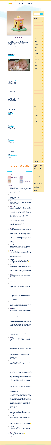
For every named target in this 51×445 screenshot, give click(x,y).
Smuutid (38, 187)
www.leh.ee (9, 87)
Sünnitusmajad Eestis (25, 165)
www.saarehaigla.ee (11, 126)
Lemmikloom (36, 65)
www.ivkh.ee (10, 97)
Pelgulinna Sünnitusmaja (16, 166)
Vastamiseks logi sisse (12, 192)
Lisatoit (35, 86)
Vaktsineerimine (36, 141)
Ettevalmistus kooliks (37, 26)
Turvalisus (36, 92)
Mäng (35, 21)
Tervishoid (36, 29)
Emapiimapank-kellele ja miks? (26, 181)
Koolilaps (29, 3)
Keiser (35, 62)
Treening (36, 27)
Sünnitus (18, 163)
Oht (37, 184)
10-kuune (35, 168)
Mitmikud (36, 47)
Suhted (35, 74)
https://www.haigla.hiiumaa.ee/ (12, 155)
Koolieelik (26, 3)
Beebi (20, 3)
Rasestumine (36, 50)
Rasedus (17, 3)
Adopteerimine (36, 89)
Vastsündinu (36, 94)
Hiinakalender (38, 176)
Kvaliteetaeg (37, 179)
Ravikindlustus (35, 187)
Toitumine (36, 109)
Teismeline (32, 3)
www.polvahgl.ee (10, 113)
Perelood (36, 68)
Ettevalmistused (21, 163)
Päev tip (36, 186)
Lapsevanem (36, 3)
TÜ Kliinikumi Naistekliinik (25, 167)
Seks (35, 80)
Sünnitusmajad (24, 163)
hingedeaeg (41, 176)
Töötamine (36, 41)
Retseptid (36, 71)
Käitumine (36, 24)
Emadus (36, 175)
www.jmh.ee (10, 104)
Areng (35, 97)
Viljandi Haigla (12, 166)
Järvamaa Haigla (16, 165)
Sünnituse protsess (37, 59)
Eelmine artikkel (9, 171)
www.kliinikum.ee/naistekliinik (12, 80)
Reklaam (36, 129)
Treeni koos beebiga (39, 188)
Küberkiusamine (36, 161)
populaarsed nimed (37, 185)
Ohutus (35, 38)
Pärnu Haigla (13, 167)
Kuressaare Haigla (22, 166)
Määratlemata (35, 32)
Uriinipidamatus (38, 189)
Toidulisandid (35, 188)
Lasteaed (39, 181)
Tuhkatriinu (35, 189)
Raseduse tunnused (39, 186)
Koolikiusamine (36, 115)
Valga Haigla (20, 167)
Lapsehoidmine (36, 91)
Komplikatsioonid (36, 44)
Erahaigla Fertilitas (17, 167)
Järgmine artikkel (29, 171)
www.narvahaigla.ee (11, 140)
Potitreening (36, 144)
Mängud (35, 100)
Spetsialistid (41, 187)
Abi (39, 168)
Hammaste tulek (36, 103)
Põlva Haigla (21, 165)
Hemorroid (35, 176)
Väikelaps (23, 3)
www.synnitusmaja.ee (11, 55)
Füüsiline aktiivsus (40, 175)
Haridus (35, 112)
